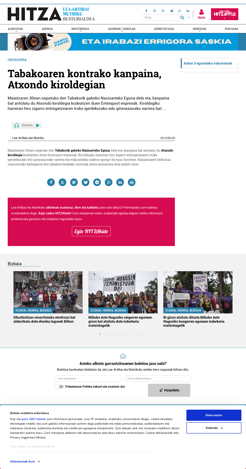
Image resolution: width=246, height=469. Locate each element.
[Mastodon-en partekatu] (74, 182)
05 (169, 138)
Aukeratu (212, 427)
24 (173, 138)
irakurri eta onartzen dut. (95, 386)
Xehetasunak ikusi (22, 461)
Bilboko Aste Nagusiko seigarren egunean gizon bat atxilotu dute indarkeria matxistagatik (120, 321)
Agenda (47, 29)
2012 (163, 138)
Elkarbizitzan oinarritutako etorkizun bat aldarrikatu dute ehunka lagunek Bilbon (44, 319)
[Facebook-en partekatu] (51, 182)
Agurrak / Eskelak (121, 29)
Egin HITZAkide (91, 231)
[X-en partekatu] (62, 182)
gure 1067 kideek (34, 419)
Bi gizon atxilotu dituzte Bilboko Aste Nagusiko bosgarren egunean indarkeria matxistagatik (193, 321)
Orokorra (17, 60)
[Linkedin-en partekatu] (120, 182)
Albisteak (15, 29)
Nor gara (231, 29)
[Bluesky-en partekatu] (85, 182)
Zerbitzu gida (164, 29)
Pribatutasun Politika (78, 386)
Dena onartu (214, 415)
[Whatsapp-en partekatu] (108, 182)
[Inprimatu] (131, 182)
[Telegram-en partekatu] (97, 182)
